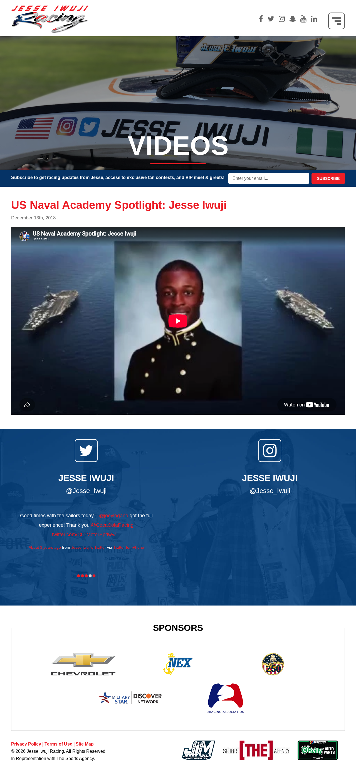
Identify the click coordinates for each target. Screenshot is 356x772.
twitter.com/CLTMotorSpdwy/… (86, 534)
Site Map (85, 744)
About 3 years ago (45, 547)
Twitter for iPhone (128, 547)
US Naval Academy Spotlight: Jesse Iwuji (119, 205)
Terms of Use (58, 744)
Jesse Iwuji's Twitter (88, 547)
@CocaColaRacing (112, 525)
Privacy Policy (26, 744)
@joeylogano (113, 515)
